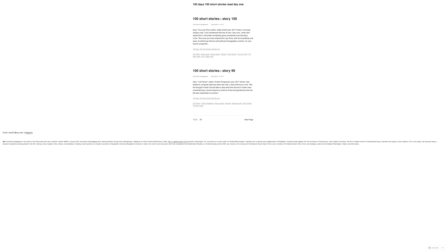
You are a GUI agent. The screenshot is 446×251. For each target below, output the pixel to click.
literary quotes (215, 54)
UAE (202, 56)
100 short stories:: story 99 (214, 71)
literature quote (237, 103)
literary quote (205, 54)
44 (201, 119)
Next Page (248, 119)
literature (224, 54)
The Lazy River (242, 54)
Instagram (29, 132)
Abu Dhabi (196, 54)
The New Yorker (198, 106)
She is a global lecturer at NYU (178, 141)
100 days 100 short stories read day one (206, 49)
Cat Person (196, 103)
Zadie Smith (209, 56)
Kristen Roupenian (207, 103)
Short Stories (232, 54)
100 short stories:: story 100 (215, 19)
